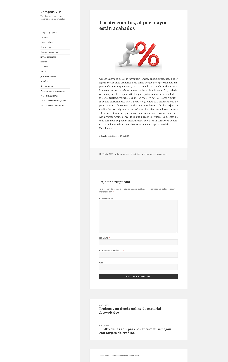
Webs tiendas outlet (49, 96)
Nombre (104, 238)
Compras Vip (123, 154)
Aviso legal (104, 355)
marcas (43, 61)
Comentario (107, 198)
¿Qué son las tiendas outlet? (53, 105)
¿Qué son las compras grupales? (54, 100)
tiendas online (46, 86)
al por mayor (149, 154)
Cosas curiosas (46, 42)
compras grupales (48, 32)
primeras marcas (48, 76)
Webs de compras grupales (52, 91)
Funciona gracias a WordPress (125, 355)
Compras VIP (50, 11)
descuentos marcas (49, 52)
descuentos (45, 47)
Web (101, 262)
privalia (44, 81)
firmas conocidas (48, 57)
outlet (43, 71)
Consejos (44, 37)
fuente (108, 128)
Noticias (44, 66)
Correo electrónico (111, 250)
